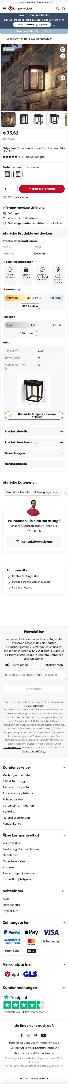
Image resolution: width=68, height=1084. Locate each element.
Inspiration (10, 879)
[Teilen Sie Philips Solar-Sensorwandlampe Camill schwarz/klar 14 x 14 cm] (62, 56)
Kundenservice (16, 767)
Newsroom (31, 873)
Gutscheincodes (14, 861)
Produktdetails (16, 431)
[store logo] (22, 8)
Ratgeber (26, 879)
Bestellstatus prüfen (17, 787)
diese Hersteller (36, 705)
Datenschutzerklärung (34, 751)
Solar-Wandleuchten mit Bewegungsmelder (32, 492)
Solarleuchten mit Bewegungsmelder (29, 38)
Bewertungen (15, 453)
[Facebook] (24, 1036)
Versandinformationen (18, 806)
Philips (37, 246)
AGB (6, 899)
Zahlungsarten (13, 799)
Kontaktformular (12, 747)
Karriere (8, 867)
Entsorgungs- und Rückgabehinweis (34, 1053)
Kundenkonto (12, 824)
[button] (8, 119)
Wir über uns (11, 843)
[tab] (34, 796)
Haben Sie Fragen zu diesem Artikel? (37, 415)
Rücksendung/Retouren (19, 793)
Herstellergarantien (16, 818)
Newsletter (10, 855)
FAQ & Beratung (14, 781)
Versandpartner (17, 964)
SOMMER (32, 24)
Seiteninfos (13, 891)
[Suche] (57, 8)
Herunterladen (16, 464)
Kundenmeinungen (20, 987)
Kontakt (8, 812)
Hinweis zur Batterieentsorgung (42, 1047)
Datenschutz (11, 905)
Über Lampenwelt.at (21, 835)
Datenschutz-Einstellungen (23, 1042)
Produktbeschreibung (21, 442)
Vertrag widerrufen (17, 775)
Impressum (10, 911)
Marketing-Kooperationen (21, 849)
